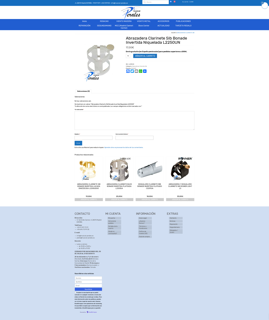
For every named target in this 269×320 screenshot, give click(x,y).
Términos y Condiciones (143, 227)
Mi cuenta (111, 218)
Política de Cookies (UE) (143, 232)
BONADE (133, 68)
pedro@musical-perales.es (86, 238)
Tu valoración (79, 109)
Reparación (173, 224)
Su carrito (187, 2)
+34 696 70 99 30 (83, 229)
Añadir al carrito (145, 56)
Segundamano (175, 227)
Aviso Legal (143, 218)
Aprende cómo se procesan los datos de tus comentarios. (123, 147)
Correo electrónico (122, 134)
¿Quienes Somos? (142, 222)
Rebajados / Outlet (174, 231)
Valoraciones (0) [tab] (83, 91)
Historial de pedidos (112, 222)
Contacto (173, 218)
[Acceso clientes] (177, 2)
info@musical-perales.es (85, 236)
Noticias (172, 221)
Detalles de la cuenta (112, 227)
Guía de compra (144, 237)
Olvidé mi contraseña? (112, 232)
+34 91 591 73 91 (82, 227)
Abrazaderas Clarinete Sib (185, 32)
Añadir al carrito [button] (89, 200)
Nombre (77, 134)
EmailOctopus (92, 312)
